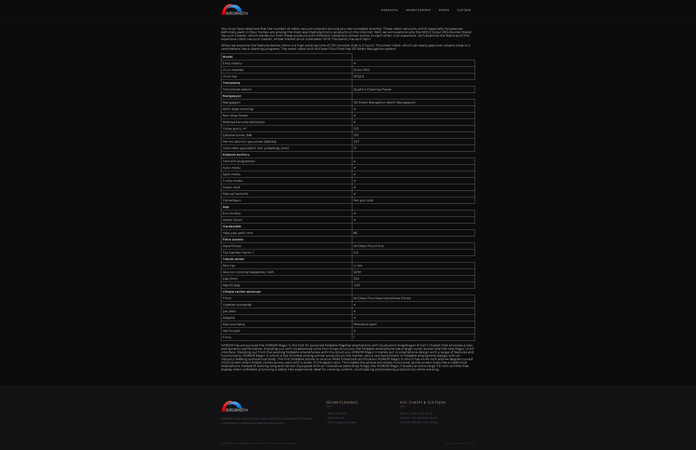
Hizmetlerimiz (418, 10)
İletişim (464, 10)
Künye (444, 10)
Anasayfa (389, 10)
